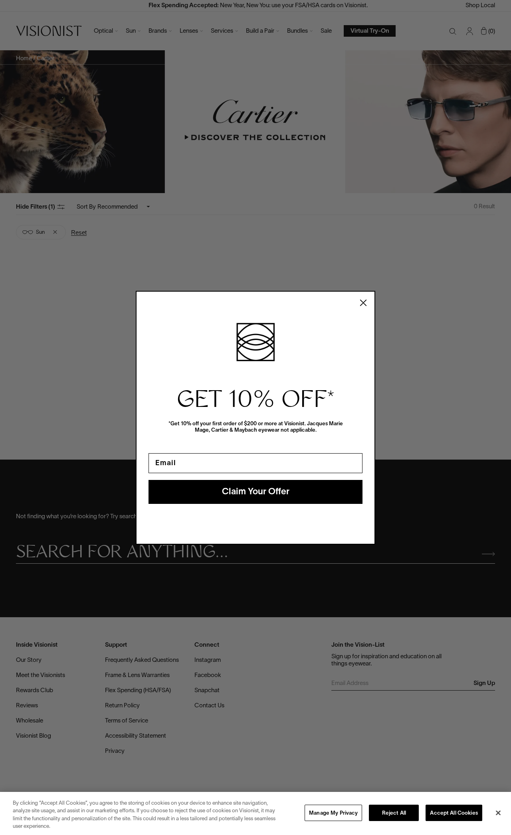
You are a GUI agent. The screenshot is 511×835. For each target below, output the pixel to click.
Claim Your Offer (255, 492)
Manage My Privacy (333, 813)
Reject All (394, 813)
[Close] (498, 812)
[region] (255, 813)
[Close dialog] (363, 303)
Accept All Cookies (453, 813)
